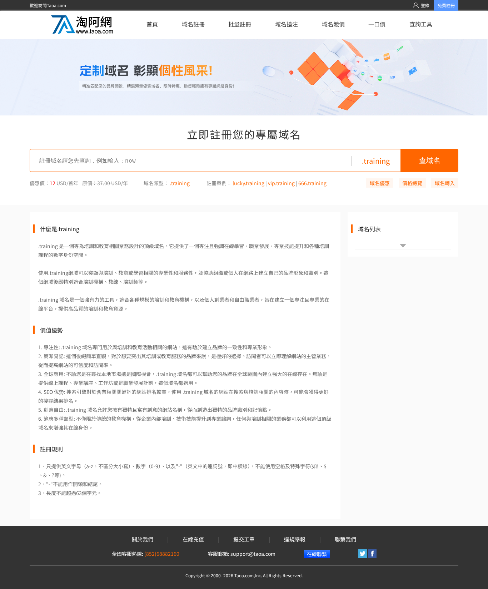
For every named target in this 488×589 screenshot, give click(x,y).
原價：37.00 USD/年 (105, 183)
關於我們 (142, 539)
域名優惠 (380, 183)
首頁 (152, 24)
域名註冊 (193, 24)
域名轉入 (445, 183)
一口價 (376, 24)
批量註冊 (239, 24)
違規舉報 (294, 539)
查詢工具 (420, 24)
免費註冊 (446, 5)
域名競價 (333, 24)
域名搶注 (286, 24)
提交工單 (244, 539)
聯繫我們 (345, 539)
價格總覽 (412, 183)
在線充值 (193, 539)
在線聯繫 (317, 554)
